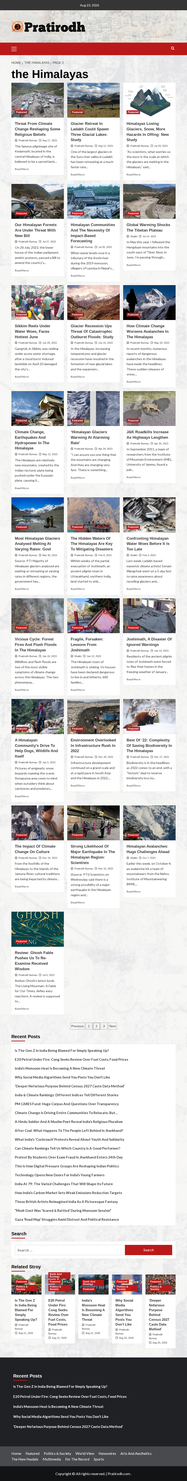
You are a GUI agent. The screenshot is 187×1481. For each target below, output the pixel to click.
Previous (77, 1026)
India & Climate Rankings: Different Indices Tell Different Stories (66, 1095)
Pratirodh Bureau (27, 140)
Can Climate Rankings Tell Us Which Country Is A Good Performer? (67, 1148)
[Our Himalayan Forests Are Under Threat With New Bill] (37, 201)
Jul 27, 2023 (49, 241)
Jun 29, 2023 (49, 342)
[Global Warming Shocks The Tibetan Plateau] (149, 201)
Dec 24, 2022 (49, 858)
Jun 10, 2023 (105, 342)
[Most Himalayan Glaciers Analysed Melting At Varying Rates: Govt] (37, 514)
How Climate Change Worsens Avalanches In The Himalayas (148, 331)
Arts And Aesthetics (136, 1453)
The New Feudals (24, 1459)
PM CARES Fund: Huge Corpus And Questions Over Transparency (67, 1104)
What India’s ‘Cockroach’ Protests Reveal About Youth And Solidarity (69, 1139)
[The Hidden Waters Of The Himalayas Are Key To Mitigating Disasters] (93, 514)
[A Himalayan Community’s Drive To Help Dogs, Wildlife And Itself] (37, 716)
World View (84, 1453)
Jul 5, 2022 (48, 975)
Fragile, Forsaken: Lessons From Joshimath (87, 644)
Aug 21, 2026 (25, 1333)
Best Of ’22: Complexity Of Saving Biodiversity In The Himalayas (149, 745)
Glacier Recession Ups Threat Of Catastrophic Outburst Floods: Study (92, 331)
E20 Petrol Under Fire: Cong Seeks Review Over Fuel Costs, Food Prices (71, 1059)
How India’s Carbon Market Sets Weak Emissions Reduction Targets (68, 1193)
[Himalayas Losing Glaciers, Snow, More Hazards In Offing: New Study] (149, 100)
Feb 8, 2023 (105, 555)
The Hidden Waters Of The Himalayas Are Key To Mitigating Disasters (92, 544)
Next (112, 1026)
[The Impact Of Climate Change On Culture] (37, 822)
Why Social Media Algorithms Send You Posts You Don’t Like (62, 1077)
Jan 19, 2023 (49, 656)
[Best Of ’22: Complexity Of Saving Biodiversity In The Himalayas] (149, 716)
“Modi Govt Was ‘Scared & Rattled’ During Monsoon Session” (63, 1210)
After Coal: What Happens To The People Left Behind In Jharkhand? (69, 1130)
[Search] (173, 48)
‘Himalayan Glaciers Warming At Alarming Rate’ (90, 437)
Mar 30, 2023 (49, 555)
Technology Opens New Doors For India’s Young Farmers (59, 1175)
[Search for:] (70, 1250)
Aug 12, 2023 (105, 145)
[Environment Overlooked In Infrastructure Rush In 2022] (93, 716)
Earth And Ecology (56, 1275)
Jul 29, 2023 (161, 145)
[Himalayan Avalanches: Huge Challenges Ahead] (149, 822)
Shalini (133, 236)
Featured (21, 112)
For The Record (77, 1459)
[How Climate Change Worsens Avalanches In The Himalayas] (149, 302)
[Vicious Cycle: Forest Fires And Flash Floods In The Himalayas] (37, 615)
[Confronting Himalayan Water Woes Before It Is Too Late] (149, 514)
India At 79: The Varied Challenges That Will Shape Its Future (64, 1184)
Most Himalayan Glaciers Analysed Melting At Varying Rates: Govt (37, 544)
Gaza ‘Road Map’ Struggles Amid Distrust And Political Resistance (67, 1219)
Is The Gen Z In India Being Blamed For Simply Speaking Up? (62, 1050)
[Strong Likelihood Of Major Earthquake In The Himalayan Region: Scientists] (93, 822)
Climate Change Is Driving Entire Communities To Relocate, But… (66, 1113)
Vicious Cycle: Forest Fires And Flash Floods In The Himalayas (36, 644)
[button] (16, 48)
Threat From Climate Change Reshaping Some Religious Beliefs (37, 129)
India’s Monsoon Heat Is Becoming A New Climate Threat (60, 1068)
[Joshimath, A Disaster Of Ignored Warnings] (149, 615)
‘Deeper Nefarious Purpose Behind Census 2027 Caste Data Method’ (70, 1086)
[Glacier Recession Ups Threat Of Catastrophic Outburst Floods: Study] (93, 302)
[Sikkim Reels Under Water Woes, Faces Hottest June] (37, 302)
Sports (99, 1459)
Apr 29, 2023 (105, 448)
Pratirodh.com (119, 1473)
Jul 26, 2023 (105, 247)
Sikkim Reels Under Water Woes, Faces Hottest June (32, 331)
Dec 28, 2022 (105, 757)
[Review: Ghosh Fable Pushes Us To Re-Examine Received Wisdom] (37, 929)
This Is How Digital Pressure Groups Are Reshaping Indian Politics (67, 1166)
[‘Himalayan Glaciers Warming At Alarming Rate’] (93, 408)
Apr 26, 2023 (161, 443)
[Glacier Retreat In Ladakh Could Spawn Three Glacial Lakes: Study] (93, 100)
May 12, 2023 (49, 454)
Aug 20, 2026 (126, 1338)
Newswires (107, 1453)
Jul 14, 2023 (149, 236)
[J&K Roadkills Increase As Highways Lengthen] (149, 408)
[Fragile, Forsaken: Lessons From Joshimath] (93, 615)
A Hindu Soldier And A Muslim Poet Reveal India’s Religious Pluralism (69, 1122)
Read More (22, 169)
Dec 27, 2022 (161, 757)
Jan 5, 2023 (48, 762)
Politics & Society (22, 1287)
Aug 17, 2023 (49, 140)
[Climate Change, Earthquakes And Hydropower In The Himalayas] (37, 408)
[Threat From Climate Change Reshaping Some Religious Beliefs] (37, 100)
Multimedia (52, 1459)
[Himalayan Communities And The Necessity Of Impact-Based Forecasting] (93, 201)
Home (16, 1453)
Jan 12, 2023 (94, 656)
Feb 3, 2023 (149, 555)
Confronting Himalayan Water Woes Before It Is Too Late (148, 544)
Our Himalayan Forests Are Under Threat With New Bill (36, 230)
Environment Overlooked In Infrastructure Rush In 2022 (93, 745)
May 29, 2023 (161, 342)
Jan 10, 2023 (161, 650)
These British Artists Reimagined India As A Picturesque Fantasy (66, 1202)
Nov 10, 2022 (105, 868)
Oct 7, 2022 (149, 858)
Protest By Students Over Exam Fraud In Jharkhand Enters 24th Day (69, 1157)
